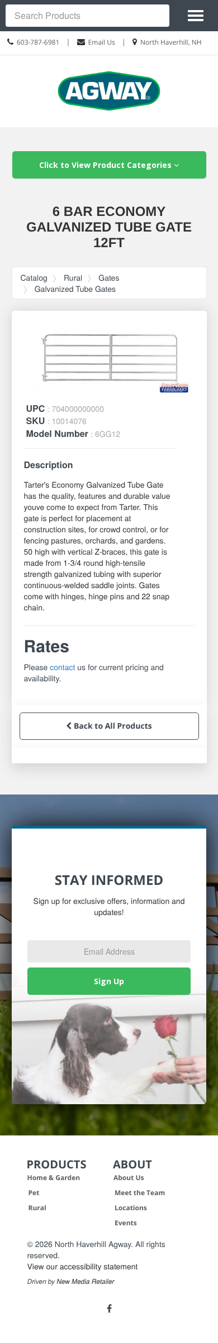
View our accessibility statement (82, 1266)
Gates (108, 277)
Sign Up (109, 981)
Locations (131, 1207)
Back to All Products (111, 726)
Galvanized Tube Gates (75, 288)
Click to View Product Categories (106, 165)
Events (126, 1223)
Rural (73, 277)
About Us (128, 1177)
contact (62, 666)
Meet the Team (140, 1192)
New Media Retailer (85, 1281)
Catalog (34, 277)
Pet (34, 1192)
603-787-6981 (38, 42)
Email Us (101, 42)
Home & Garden (53, 1177)
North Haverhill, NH (171, 42)
